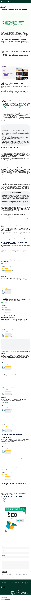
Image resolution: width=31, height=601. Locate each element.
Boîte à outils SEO (8, 6)
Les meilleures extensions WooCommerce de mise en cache (13, 25)
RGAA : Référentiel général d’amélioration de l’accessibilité (25, 589)
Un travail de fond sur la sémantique (9, 19)
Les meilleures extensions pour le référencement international (13, 24)
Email (3, 550)
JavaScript (4, 117)
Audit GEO (12, 594)
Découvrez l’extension (4, 263)
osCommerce (5, 500)
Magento (4, 499)
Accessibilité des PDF (24, 593)
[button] (28, 1)
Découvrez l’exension (4, 359)
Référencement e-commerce (16, 6)
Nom (3, 546)
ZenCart (4, 502)
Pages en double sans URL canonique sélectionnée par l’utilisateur (15, 590)
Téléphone (4, 555)
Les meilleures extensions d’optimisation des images (12, 27)
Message (4, 559)
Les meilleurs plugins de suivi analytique (10, 23)
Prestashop (4, 498)
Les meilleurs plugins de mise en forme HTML (11, 26)
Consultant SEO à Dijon (5, 574)
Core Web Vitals (13, 129)
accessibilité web (7, 342)
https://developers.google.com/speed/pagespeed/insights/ (12, 106)
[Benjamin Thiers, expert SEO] (5, 1)
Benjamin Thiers (2, 6)
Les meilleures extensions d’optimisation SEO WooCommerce (13, 22)
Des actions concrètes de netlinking (9, 20)
